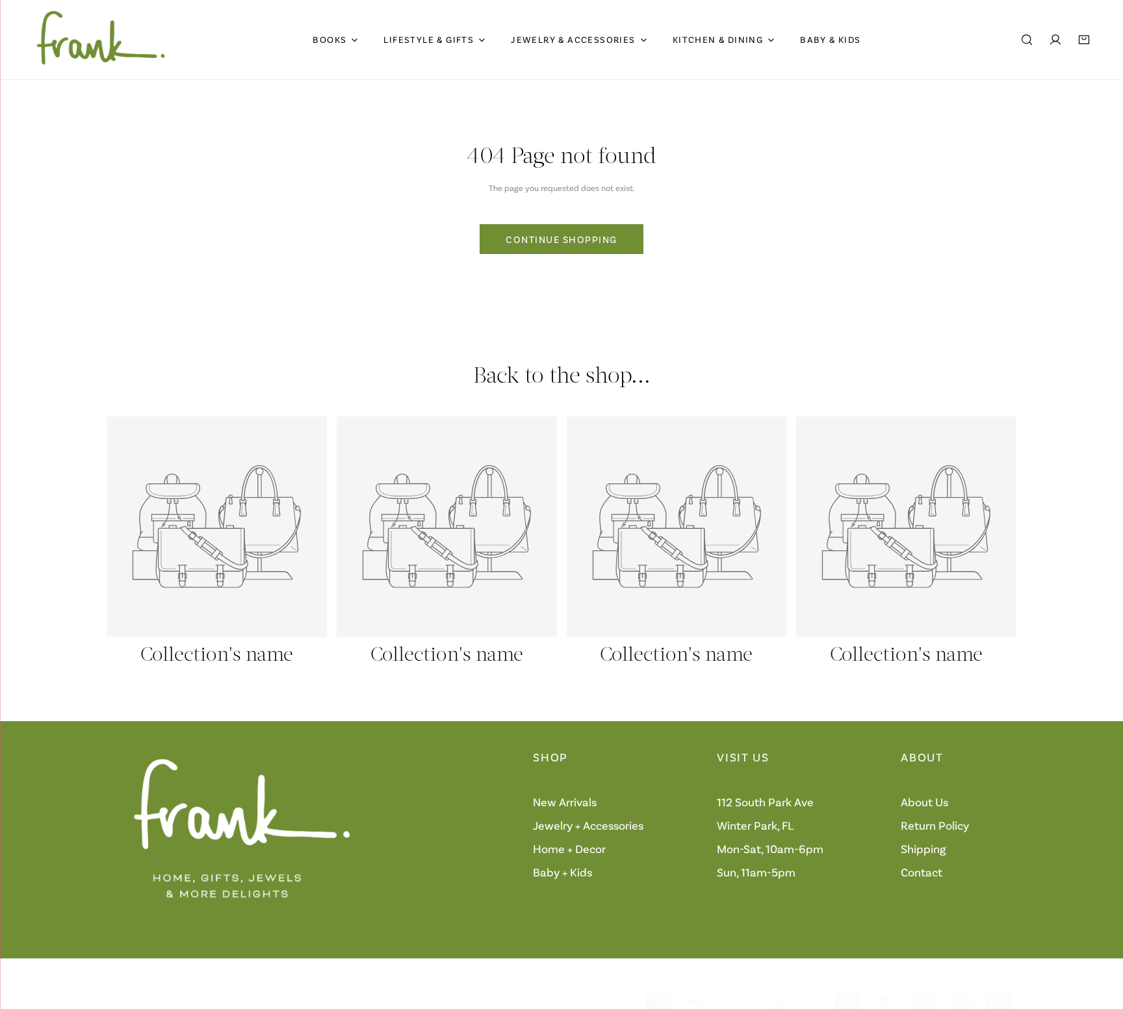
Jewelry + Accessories (588, 825)
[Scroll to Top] (1100, 940)
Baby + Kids (562, 872)
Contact (921, 872)
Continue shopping (561, 239)
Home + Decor (569, 848)
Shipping (923, 848)
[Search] (1027, 39)
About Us (924, 802)
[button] (1084, 39)
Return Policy (935, 825)
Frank (155, 1001)
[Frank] (100, 39)
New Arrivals (565, 802)
